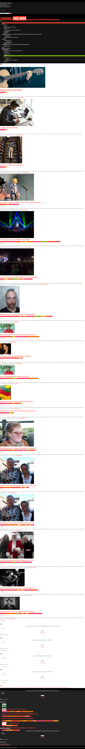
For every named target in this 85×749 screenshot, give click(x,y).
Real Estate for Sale (66, 687)
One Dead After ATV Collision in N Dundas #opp (10, 723)
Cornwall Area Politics (7, 487)
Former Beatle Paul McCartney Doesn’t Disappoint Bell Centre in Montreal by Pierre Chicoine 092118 (20, 202)
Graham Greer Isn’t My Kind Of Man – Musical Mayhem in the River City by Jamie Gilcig (17, 611)
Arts (0, 316)
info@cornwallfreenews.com (5, 745)
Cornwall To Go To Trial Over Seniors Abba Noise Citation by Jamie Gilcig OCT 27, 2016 (17, 523)
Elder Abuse (19, 524)
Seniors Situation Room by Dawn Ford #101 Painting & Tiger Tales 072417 (14, 376)
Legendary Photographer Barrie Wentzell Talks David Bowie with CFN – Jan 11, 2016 (16, 560)
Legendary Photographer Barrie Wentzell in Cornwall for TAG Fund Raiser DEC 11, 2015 (17, 588)
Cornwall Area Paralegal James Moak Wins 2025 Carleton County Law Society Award (17, 718)
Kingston (24, 720)
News (10, 204)
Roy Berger (4, 687)
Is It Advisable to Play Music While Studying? (9, 127)
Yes (3, 627)
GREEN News (6, 279)
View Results (42, 632)
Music (6, 92)
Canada (1, 241)
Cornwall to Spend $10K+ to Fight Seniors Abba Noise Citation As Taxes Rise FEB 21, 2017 (18, 485)
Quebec (31, 241)
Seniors (27, 336)
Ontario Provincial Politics (40, 720)
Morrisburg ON (28, 720)
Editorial (16, 613)
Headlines (2, 204)
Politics (28, 487)
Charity (15, 687)
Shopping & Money (44, 241)
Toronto (20, 403)
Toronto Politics (12, 687)
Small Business (43, 316)
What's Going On (57, 241)
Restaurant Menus (21, 687)
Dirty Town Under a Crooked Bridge (43, 687)
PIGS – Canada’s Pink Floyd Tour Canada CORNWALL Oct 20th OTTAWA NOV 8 (15, 239)
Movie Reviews (34, 687)
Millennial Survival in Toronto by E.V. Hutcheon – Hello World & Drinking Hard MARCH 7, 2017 (18, 448)
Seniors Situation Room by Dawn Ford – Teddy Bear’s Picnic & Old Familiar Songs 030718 (17, 334)
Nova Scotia (1, 687)
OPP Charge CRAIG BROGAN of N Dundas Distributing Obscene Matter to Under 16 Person (18, 727)
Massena (25, 687)
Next (4, 620)
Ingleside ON (20, 720)
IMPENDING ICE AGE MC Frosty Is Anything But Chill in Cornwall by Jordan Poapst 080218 (17, 314)
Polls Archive (4, 650)
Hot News (17, 358)
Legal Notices (6, 687)
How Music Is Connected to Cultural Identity (11, 90)
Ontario (26, 241)
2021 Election (37, 687)
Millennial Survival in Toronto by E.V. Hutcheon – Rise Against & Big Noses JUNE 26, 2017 (17, 410)
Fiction (61, 687)
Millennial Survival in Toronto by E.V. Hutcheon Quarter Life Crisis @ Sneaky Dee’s (16, 401)
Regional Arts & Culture (15, 204)
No (3, 629)
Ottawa (28, 241)
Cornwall (8, 241)
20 (2, 620)
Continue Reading (20, 97)
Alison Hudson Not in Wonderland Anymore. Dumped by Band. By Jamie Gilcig (15, 356)
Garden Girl (48, 687)
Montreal (5, 204)
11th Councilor (51, 687)
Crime (12, 487)
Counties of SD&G (8, 720)
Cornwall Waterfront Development (56, 687)
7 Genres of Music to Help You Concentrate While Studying (12, 165)
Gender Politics (17, 687)
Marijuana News (15, 279)
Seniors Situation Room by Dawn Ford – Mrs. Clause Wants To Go (14, 709)
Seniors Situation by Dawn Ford (33, 336)
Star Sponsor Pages (51, 241)
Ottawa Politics (30, 687)
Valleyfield (63, 687)
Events (16, 241)
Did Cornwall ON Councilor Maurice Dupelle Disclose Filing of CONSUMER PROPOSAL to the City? (20, 713)
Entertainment (2, 92)
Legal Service (9, 687)
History (12, 336)
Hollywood (18, 562)
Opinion (17, 403)
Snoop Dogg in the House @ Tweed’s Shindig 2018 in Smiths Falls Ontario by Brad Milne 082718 (19, 277)
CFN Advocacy (27, 687)
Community (5, 241)
